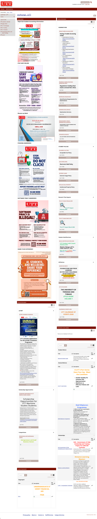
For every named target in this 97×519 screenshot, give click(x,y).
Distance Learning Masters (63, 468)
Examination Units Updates (63, 327)
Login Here (87, 4)
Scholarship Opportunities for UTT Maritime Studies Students (26, 394)
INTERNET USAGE (63, 173)
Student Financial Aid (22, 469)
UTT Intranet (4, 29)
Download (32, 384)
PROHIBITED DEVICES (64, 134)
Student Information (61, 19)
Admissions (9, 9)
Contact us (41, 515)
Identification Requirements (65, 96)
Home (2, 9)
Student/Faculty (85, 2)
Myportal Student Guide (63, 358)
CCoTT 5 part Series (62, 386)
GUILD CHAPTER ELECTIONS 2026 (66, 241)
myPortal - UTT (4, 14)
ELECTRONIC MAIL (63, 161)
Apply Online (4, 23)
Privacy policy (26, 515)
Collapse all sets (51, 307)
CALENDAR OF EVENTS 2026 (65, 309)
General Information (22, 302)
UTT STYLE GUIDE (63, 286)
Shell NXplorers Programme (64, 418)
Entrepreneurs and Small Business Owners (26, 436)
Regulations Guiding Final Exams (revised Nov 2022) (66, 82)
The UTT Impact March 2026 (65, 218)
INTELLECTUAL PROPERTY (65, 184)
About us (34, 515)
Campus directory (59, 515)
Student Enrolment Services (63, 339)
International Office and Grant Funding (7, 32)
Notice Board (20, 19)
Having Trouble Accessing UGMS (66, 31)
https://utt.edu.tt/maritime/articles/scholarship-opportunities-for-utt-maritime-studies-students (28, 420)
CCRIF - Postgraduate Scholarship (65, 485)
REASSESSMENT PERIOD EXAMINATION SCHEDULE (65, 121)
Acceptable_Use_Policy (64, 150)
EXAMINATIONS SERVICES (64, 109)
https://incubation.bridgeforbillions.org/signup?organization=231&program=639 (28, 374)
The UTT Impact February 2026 (66, 201)
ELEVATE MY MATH (63, 266)
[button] (25, 475)
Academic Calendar (6, 21)
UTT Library (4, 27)
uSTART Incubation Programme (26, 314)
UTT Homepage (5, 25)
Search (3, 35)
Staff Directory (49, 515)
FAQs (19, 496)
